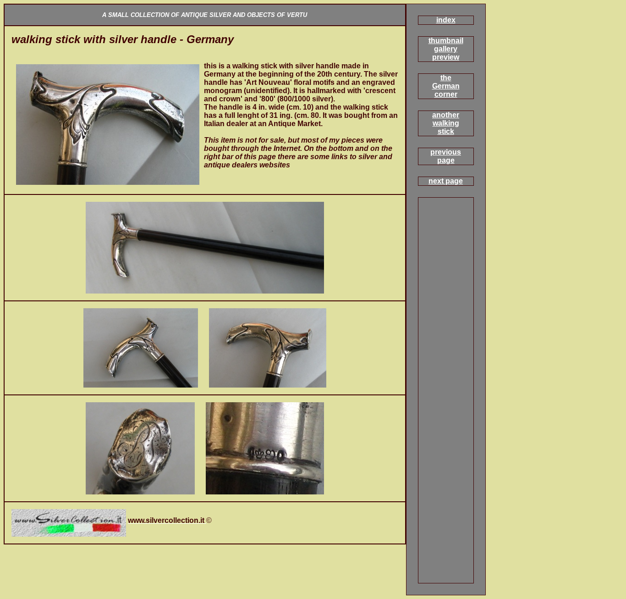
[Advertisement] (118, 58)
